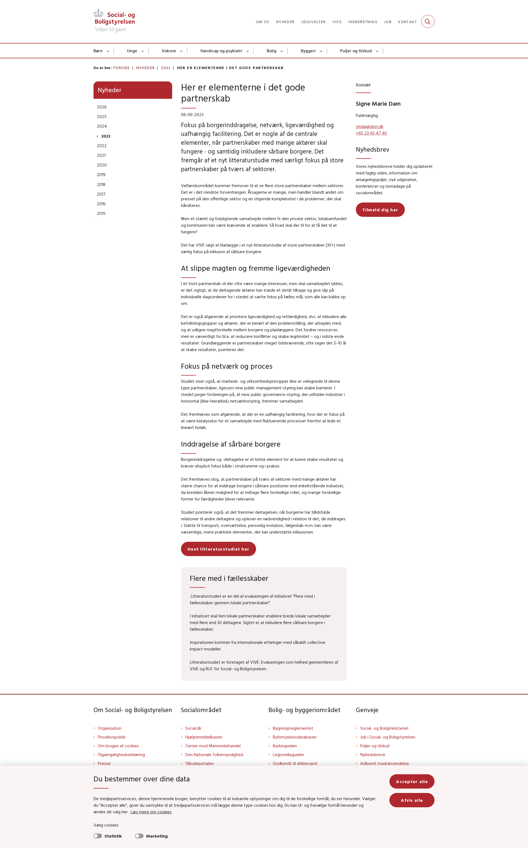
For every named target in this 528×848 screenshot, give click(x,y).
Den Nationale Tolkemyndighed (214, 754)
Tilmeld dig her (380, 209)
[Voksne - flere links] (181, 50)
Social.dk (193, 728)
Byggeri (308, 50)
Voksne (169, 50)
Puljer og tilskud (356, 50)
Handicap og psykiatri (221, 50)
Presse (104, 763)
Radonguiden (285, 745)
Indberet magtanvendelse (384, 763)
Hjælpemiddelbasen (203, 737)
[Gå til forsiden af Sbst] (114, 21)
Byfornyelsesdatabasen (295, 737)
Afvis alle (412, 800)
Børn (98, 50)
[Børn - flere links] (108, 50)
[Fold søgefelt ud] (428, 21)
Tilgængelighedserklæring (121, 754)
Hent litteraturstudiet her (218, 549)
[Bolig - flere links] (282, 50)
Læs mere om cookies (151, 811)
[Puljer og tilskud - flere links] (377, 50)
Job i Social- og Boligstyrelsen (387, 737)
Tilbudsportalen (199, 763)
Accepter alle (412, 781)
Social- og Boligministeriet (384, 728)
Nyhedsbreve (372, 754)
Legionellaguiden (288, 754)
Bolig (271, 50)
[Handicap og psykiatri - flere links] (248, 50)
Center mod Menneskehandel (213, 745)
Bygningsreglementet (293, 728)
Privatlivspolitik (111, 737)
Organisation (109, 728)
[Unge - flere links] (142, 50)
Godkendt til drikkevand (295, 763)
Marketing (157, 836)
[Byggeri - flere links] (321, 50)
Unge (132, 50)
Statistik (113, 836)
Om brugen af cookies (118, 745)
